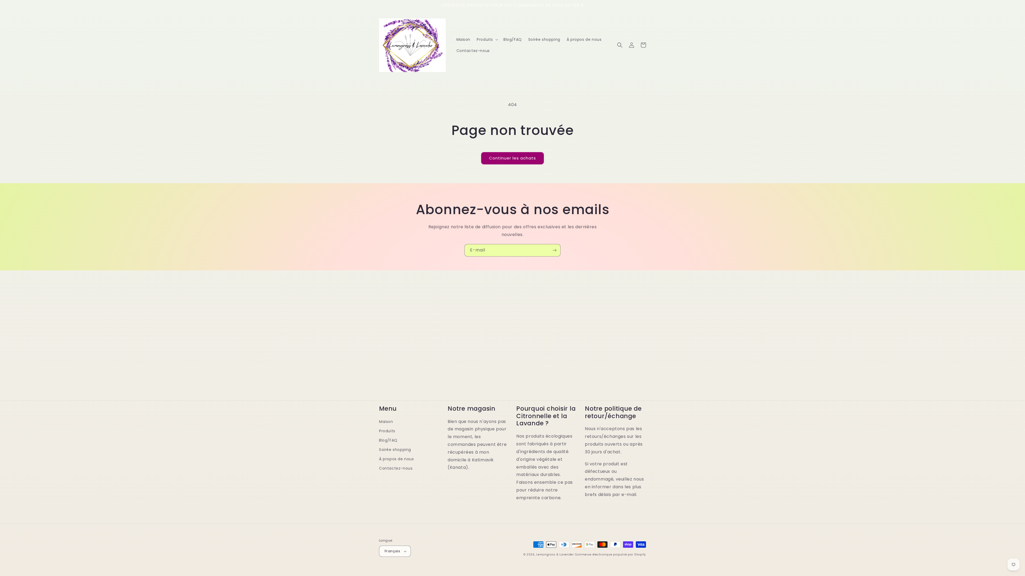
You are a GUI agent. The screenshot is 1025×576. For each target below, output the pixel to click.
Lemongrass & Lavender (555, 555)
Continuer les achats (512, 158)
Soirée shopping (395, 449)
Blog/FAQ (388, 440)
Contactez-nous (395, 468)
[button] (487, 39)
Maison (386, 421)
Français (392, 551)
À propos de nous (396, 459)
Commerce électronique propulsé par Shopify (610, 555)
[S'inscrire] (554, 250)
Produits (387, 431)
